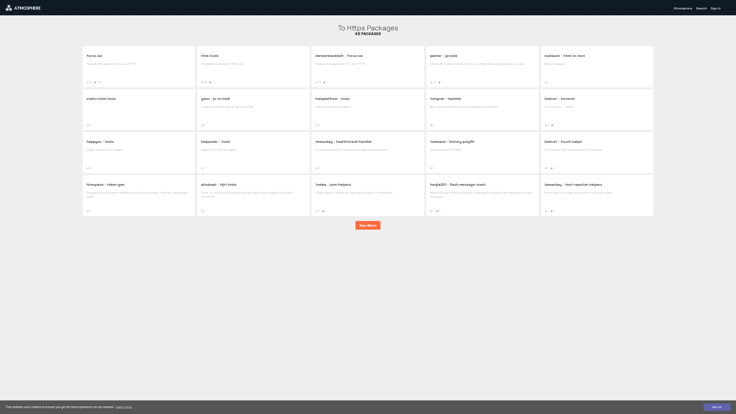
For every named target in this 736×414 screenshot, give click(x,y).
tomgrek (437, 98)
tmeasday (324, 141)
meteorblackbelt (329, 55)
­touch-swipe (571, 141)
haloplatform (326, 98)
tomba (320, 184)
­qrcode (451, 55)
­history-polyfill (461, 141)
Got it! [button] (717, 407)
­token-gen (116, 184)
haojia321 (438, 184)
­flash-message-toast (468, 184)
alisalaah (208, 184)
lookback (552, 55)
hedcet (551, 98)
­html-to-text (574, 55)
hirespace (95, 184)
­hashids (454, 98)
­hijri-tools (228, 184)
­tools (345, 98)
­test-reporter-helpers (583, 184)
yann (205, 98)
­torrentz (568, 98)
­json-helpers (340, 184)
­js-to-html (221, 98)
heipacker (209, 141)
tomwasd (438, 141)
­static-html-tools (101, 98)
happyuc (94, 141)
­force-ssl (94, 55)
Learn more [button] (124, 407)
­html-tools (210, 55)
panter (436, 55)
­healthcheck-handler (354, 141)
